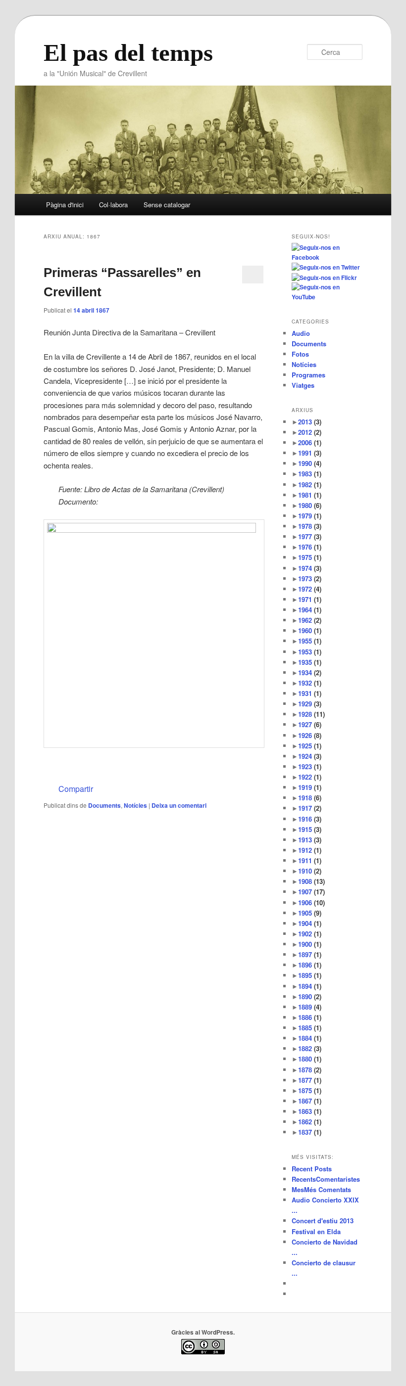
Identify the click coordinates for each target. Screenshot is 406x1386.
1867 (309, 1101)
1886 (309, 1017)
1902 (309, 933)
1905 (309, 913)
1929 (309, 703)
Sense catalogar (167, 204)
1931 (309, 693)
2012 (309, 432)
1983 (309, 473)
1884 (309, 1038)
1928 (311, 714)
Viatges (303, 385)
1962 (309, 620)
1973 (309, 578)
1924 (309, 756)
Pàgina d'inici (65, 204)
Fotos (300, 354)
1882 (309, 1048)
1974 (309, 568)
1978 (309, 526)
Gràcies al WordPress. (203, 1332)
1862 (309, 1121)
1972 (309, 589)
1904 (309, 923)
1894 (309, 986)
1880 (309, 1058)
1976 (309, 547)
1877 (309, 1080)
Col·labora (113, 204)
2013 (309, 421)
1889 (309, 1007)
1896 (309, 965)
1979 (309, 515)
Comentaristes (326, 1179)
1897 (309, 954)
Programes (308, 374)
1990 (309, 463)
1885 (309, 1027)
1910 (309, 871)
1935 (309, 662)
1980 (309, 505)
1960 (309, 630)
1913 (309, 839)
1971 (309, 599)
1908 (311, 881)
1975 (309, 557)
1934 (309, 672)
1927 (309, 724)
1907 (311, 891)
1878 (309, 1069)
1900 (309, 944)
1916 (309, 819)
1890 (309, 996)
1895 (309, 975)
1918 (309, 797)
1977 (309, 536)
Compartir (75, 789)
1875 (309, 1090)
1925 (309, 745)
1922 (309, 777)
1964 (309, 609)
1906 (311, 902)
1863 (309, 1111)
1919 (309, 787)
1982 (309, 484)
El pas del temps (128, 53)
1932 (309, 683)
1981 (309, 495)
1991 (309, 453)
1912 (309, 850)
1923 (309, 766)
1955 (309, 641)
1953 (309, 651)
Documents (104, 805)
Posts (312, 1168)
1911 (309, 860)
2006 (309, 442)
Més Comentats (321, 1189)
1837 (309, 1132)
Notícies (135, 805)
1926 (309, 735)
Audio (301, 333)
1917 (309, 808)
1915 (309, 829)
